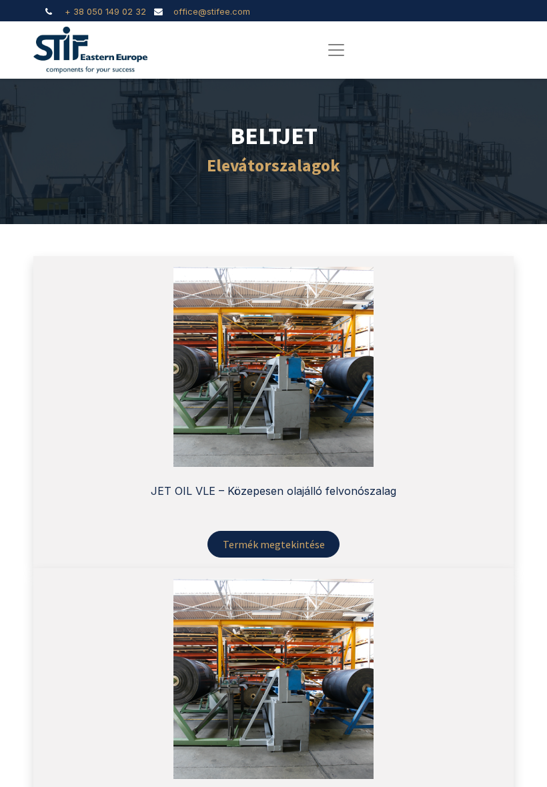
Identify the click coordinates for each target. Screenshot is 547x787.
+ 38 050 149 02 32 (105, 12)
